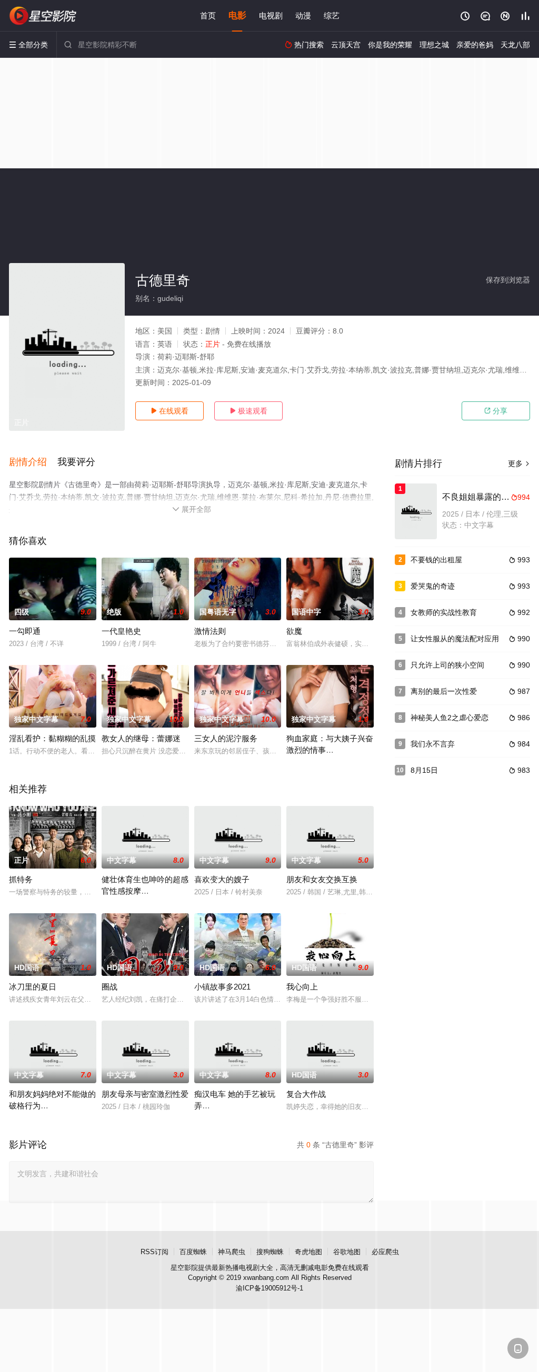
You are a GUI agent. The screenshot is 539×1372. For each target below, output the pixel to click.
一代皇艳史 (121, 631)
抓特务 (21, 879)
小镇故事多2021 (222, 986)
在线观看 (169, 411)
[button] (33, 462)
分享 (495, 411)
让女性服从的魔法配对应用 (455, 638)
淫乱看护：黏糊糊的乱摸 (52, 738)
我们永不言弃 (433, 744)
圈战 (109, 986)
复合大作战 (306, 1093)
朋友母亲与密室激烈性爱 (145, 1093)
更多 (519, 463)
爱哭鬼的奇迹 (433, 586)
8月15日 (424, 770)
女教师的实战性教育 (444, 612)
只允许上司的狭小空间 (447, 665)
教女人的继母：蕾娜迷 (141, 738)
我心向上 (302, 986)
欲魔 (294, 631)
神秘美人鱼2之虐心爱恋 (449, 717)
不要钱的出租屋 (436, 560)
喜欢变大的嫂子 (221, 879)
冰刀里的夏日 (32, 986)
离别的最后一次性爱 (444, 691)
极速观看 (248, 411)
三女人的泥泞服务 (225, 738)
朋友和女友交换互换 (321, 879)
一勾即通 (25, 631)
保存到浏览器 (508, 280)
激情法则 (210, 631)
